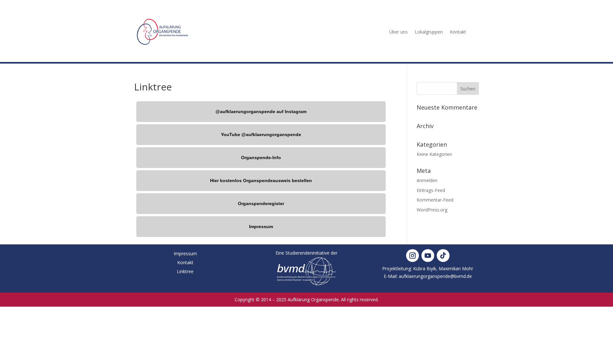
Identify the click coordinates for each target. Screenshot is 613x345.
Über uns (398, 32)
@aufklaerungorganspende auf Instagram (261, 111)
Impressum (261, 226)
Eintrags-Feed (431, 190)
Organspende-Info (261, 157)
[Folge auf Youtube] (427, 255)
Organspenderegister (261, 203)
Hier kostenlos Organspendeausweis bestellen (261, 180)
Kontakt (458, 32)
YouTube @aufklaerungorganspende (261, 134)
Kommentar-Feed (435, 200)
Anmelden (427, 180)
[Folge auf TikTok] (443, 255)
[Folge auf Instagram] (412, 255)
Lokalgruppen (429, 32)
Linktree (185, 271)
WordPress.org (432, 210)
